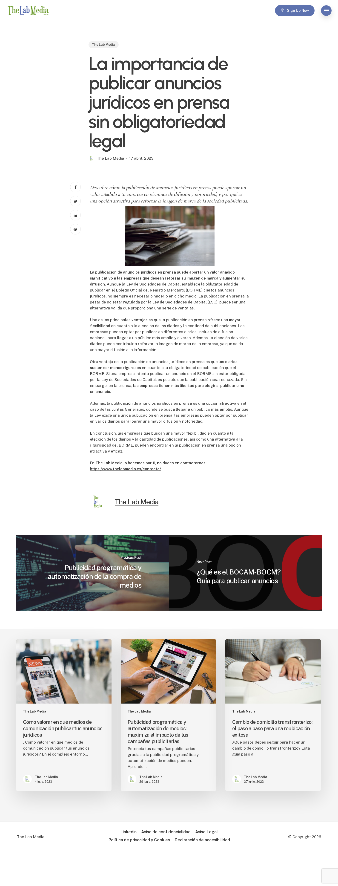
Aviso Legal (206, 831)
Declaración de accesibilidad (202, 839)
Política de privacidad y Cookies (139, 839)
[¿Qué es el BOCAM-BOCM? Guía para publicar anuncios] (245, 573)
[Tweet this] (75, 201)
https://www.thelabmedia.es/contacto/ (125, 469)
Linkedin (128, 831)
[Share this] (75, 187)
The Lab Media (103, 44)
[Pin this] (75, 229)
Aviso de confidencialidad (166, 831)
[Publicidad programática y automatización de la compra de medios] (92, 573)
